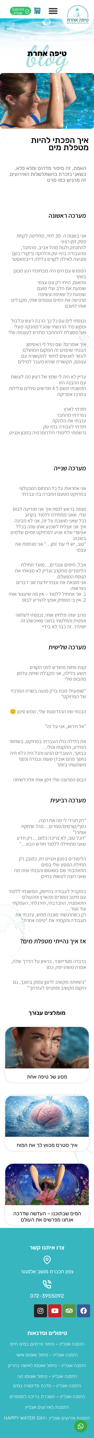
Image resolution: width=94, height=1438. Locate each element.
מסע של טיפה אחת (47, 1077)
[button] (53, 11)
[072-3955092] (47, 1284)
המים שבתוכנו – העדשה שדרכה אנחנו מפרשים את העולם (47, 1216)
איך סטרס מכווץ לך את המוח (47, 1145)
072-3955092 (47, 1296)
